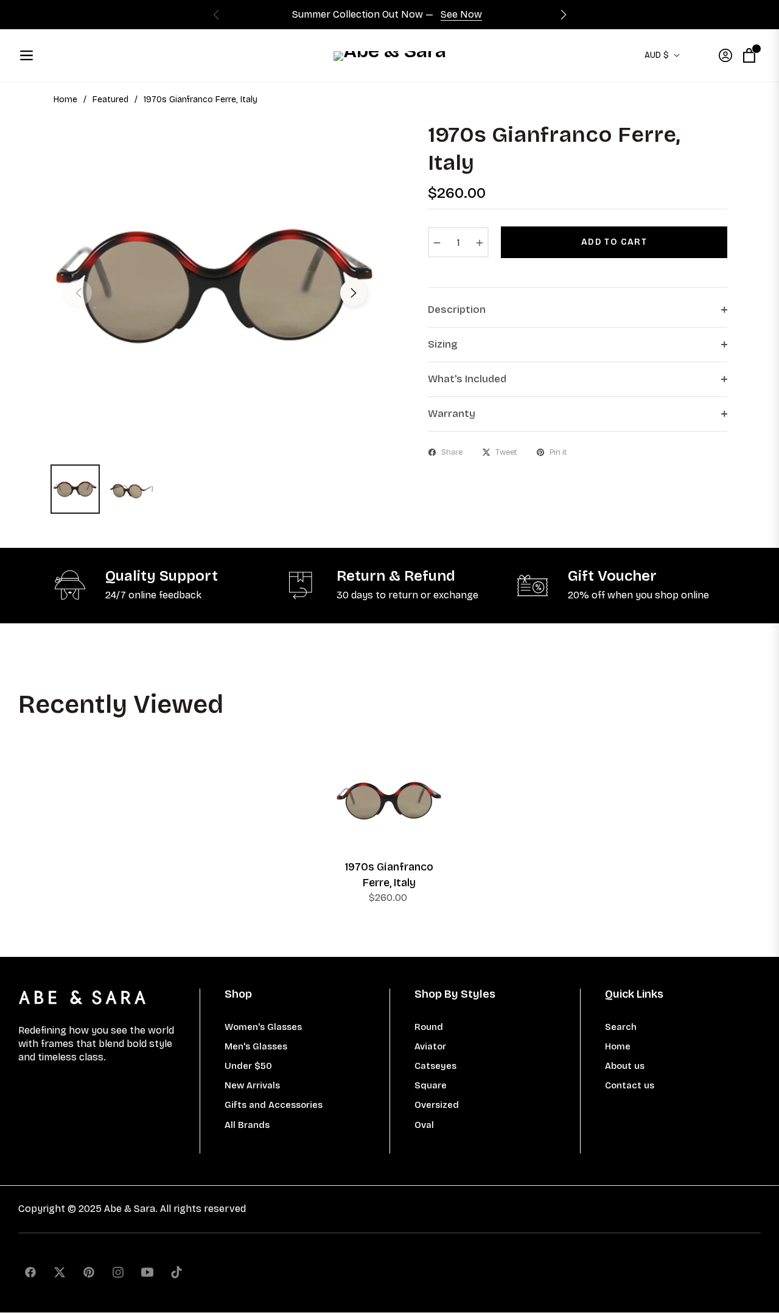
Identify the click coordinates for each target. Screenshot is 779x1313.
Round (428, 1026)
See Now (461, 14)
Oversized (436, 1104)
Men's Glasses (256, 1046)
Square (430, 1085)
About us (625, 1065)
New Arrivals (252, 1085)
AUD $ (657, 55)
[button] (563, 14)
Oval (424, 1124)
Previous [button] (78, 292)
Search (621, 1026)
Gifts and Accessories (274, 1104)
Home (65, 99)
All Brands (247, 1124)
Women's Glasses (263, 1026)
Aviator (430, 1046)
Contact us (629, 1085)
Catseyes (435, 1065)
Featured (110, 99)
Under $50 (248, 1065)
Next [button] (353, 292)
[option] (216, 285)
